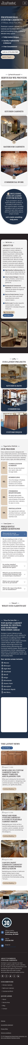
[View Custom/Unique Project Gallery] (14, 421)
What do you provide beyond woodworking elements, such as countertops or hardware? (12, 574)
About (4, 999)
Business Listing (15, 1038)
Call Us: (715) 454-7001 (10, 52)
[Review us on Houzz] (18, 976)
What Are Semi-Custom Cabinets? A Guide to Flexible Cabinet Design (12, 819)
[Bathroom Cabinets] (14, 129)
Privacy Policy (4, 1029)
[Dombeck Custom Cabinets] (8, 3)
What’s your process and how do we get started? (10, 582)
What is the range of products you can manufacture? (12, 588)
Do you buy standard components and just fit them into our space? (10, 566)
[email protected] (10, 947)
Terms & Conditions (6, 1033)
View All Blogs (6, 748)
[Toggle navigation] (25, 3)
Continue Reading (10, 789)
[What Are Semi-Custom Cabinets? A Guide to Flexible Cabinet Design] (14, 801)
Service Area (6, 1002)
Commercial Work (14, 182)
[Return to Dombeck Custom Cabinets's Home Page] (14, 922)
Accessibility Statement (7, 1025)
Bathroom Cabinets (14, 147)
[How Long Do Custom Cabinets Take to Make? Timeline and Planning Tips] (14, 758)
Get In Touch (7, 57)
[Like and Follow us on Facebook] (2, 976)
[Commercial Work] (14, 164)
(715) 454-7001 (9, 312)
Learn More (9, 315)
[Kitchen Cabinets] (14, 93)
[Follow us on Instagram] (6, 976)
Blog (3, 1005)
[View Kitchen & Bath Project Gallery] (14, 374)
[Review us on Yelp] (14, 976)
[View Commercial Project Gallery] (14, 398)
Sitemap (3, 1021)
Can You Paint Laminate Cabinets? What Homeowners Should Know (12, 866)
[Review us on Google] (10, 976)
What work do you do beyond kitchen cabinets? (11, 534)
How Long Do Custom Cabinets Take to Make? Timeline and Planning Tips (12, 773)
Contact (4, 1009)
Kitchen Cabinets (14, 111)
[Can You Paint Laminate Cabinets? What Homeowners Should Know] (14, 848)
